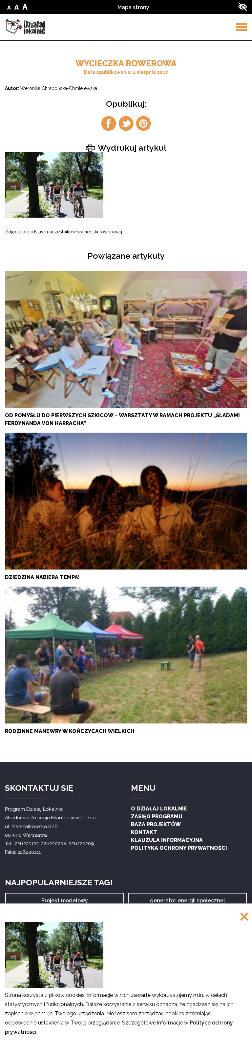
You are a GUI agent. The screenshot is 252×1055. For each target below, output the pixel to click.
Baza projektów (156, 824)
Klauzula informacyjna (167, 840)
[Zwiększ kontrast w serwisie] (242, 6)
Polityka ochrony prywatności (179, 848)
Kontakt (144, 832)
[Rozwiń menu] (241, 27)
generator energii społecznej (187, 902)
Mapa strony (133, 7)
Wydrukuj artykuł (131, 147)
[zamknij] (244, 917)
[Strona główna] (25, 26)
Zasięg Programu (156, 816)
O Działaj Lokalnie (159, 809)
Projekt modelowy (64, 902)
